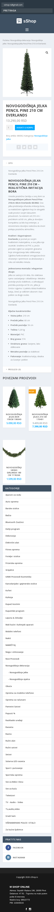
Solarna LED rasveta (15, 761)
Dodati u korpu (25, 127)
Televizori (10, 795)
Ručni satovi (11, 747)
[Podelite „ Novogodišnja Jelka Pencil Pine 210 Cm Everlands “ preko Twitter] (24, 147)
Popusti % (10, 713)
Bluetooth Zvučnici (15, 522)
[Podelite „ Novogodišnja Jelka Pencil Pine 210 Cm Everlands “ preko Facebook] (19, 147)
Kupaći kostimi (13, 604)
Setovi (8, 754)
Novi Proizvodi (12, 658)
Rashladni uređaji (14, 720)
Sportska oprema (14, 775)
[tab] (27, 163)
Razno (9, 734)
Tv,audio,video (13, 809)
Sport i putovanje (14, 768)
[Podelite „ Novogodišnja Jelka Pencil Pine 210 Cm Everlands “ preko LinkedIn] (30, 147)
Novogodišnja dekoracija (20, 40)
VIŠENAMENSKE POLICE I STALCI (20, 822)
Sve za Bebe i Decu (14, 782)
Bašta (8, 515)
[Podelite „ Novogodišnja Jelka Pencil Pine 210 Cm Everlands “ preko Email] (35, 147)
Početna (6, 40)
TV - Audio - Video (14, 802)
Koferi (8, 590)
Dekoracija (11, 535)
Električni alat (12, 542)
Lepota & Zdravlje (14, 618)
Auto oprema (12, 501)
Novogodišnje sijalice (20, 679)
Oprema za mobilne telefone (20, 693)
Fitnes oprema (13, 549)
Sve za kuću (11, 788)
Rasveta (9, 727)
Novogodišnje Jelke (19, 672)
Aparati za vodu (13, 494)
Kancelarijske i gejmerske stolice (21, 583)
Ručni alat (10, 740)
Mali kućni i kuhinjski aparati (20, 624)
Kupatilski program (15, 611)
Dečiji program (13, 529)
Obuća (9, 686)
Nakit (8, 638)
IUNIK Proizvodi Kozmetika (18, 576)
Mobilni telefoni (13, 631)
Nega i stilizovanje (14, 652)
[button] (46, 52)
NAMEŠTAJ (11, 645)
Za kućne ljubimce (14, 829)
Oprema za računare (16, 699)
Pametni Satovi (13, 706)
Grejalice (10, 570)
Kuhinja (9, 597)
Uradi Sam (11, 816)
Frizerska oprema (14, 563)
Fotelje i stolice (13, 556)
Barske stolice (12, 508)
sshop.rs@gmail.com (13, 4)
